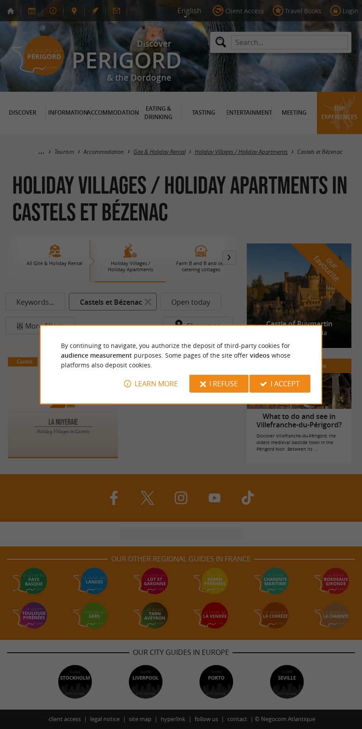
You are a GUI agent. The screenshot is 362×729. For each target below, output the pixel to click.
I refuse (223, 384)
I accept (285, 384)
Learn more (156, 384)
